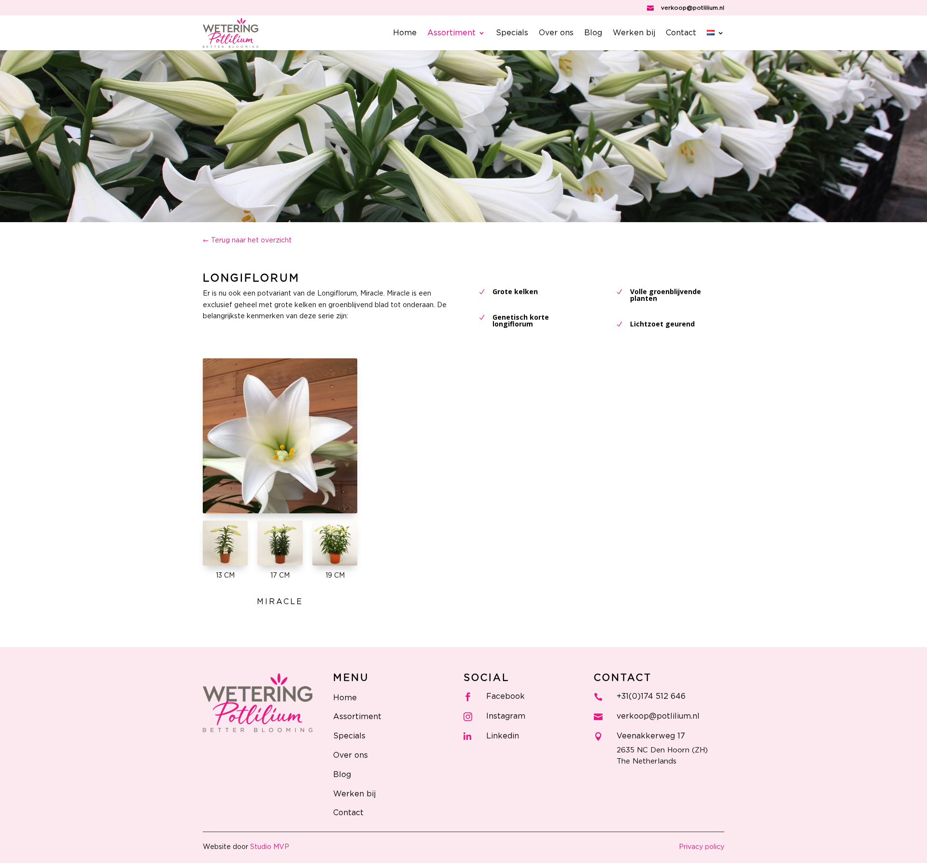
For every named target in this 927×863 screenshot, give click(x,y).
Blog (593, 33)
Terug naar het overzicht (251, 240)
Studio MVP (269, 847)
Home (405, 33)
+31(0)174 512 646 (651, 696)
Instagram (505, 716)
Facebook (505, 696)
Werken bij (634, 33)
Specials (512, 33)
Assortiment (451, 33)
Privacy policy (701, 847)
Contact (681, 33)
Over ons (556, 33)
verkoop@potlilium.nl (692, 8)
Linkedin (502, 736)
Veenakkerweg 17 (651, 736)
